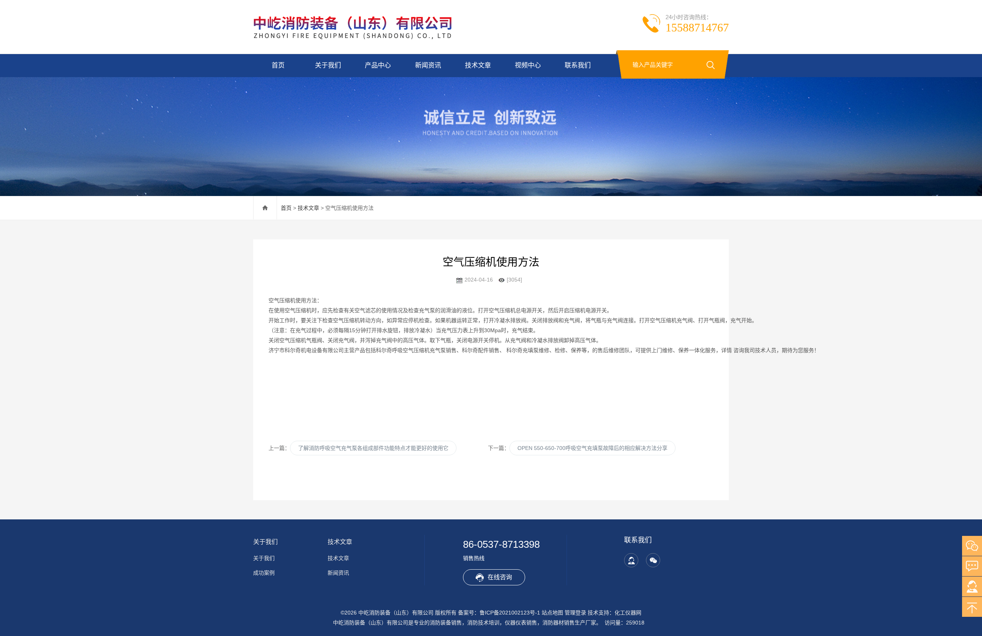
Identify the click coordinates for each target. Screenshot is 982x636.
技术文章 (478, 65)
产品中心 (378, 65)
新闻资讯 (428, 65)
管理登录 (575, 613)
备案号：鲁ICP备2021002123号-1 (499, 613)
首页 (278, 65)
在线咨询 (500, 577)
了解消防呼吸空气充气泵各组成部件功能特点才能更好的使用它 (373, 448)
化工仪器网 (628, 613)
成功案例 (264, 573)
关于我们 (328, 65)
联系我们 (578, 65)
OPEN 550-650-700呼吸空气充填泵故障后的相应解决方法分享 (592, 448)
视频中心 (528, 65)
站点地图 (552, 613)
